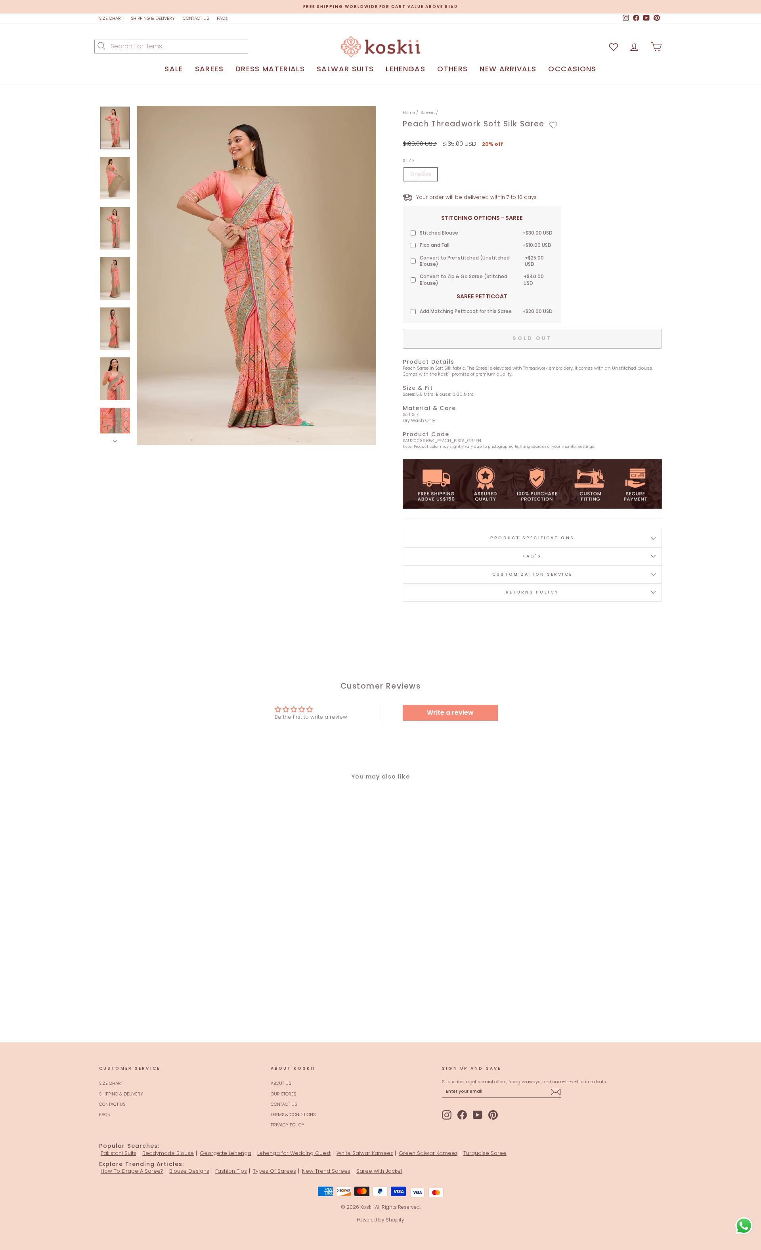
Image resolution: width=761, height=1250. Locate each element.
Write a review (450, 712)
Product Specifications (532, 538)
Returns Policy (532, 592)
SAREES (209, 69)
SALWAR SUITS (345, 69)
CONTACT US (196, 18)
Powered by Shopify (380, 1219)
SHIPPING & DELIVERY (153, 18)
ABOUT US (281, 1083)
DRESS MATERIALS (270, 69)
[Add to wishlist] (553, 125)
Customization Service (532, 574)
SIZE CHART (111, 18)
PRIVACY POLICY (287, 1125)
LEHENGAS (405, 69)
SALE (173, 69)
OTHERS (452, 69)
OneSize (420, 174)
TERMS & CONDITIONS (293, 1114)
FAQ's (532, 556)
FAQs (222, 18)
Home (409, 112)
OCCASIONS (572, 69)
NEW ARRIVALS (508, 69)
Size (409, 161)
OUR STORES (283, 1094)
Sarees (427, 112)
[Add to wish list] (613, 46)
